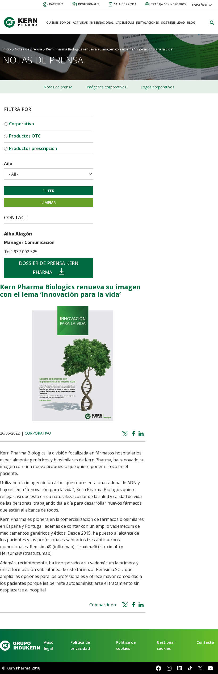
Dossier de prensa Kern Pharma (48, 267)
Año (8, 163)
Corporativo (21, 124)
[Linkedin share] (141, 433)
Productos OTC (25, 136)
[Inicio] (22, 22)
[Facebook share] (134, 433)
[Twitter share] (125, 433)
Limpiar (48, 202)
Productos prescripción (33, 148)
